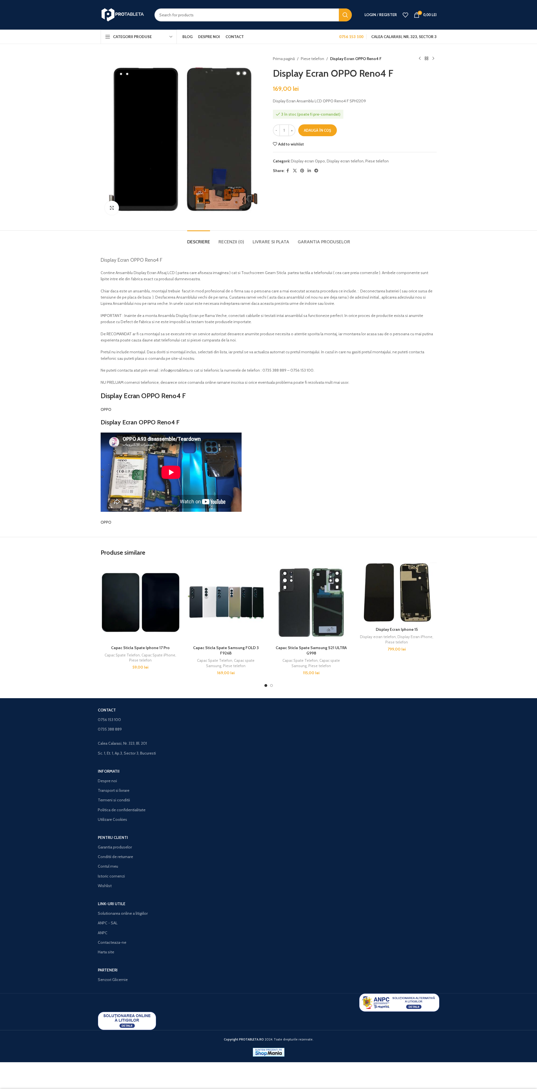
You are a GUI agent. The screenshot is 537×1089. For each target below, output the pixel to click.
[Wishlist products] (405, 15)
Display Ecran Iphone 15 (397, 629)
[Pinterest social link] (302, 171)
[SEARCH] (345, 14)
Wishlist (105, 885)
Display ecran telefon (345, 161)
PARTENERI (108, 970)
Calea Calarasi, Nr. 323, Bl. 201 (122, 743)
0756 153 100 (109, 719)
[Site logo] (123, 14)
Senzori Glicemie (113, 979)
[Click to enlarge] (112, 208)
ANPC (102, 932)
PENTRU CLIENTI (113, 837)
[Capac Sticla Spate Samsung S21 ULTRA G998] (311, 602)
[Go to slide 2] (271, 685)
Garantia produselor (115, 847)
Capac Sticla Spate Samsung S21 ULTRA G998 (311, 650)
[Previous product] (419, 58)
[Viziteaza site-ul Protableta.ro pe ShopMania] (268, 1051)
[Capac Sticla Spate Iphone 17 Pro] (140, 602)
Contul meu (108, 866)
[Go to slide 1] (265, 685)
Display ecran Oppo (308, 161)
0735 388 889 (110, 729)
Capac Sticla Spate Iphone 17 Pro (140, 647)
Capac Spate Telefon (122, 655)
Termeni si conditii (114, 800)
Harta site (106, 951)
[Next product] (433, 58)
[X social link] (295, 171)
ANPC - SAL (108, 922)
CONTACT (107, 710)
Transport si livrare (113, 790)
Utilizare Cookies (112, 819)
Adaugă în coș (317, 130)
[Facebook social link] (287, 171)
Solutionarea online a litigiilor (123, 913)
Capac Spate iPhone (158, 655)
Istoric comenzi (111, 876)
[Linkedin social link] (309, 171)
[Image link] (399, 1001)
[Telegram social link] (316, 171)
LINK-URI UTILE (111, 903)
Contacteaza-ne (112, 942)
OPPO (106, 409)
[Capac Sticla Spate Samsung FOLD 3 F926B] (226, 602)
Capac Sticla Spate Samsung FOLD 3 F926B (226, 650)
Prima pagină (284, 58)
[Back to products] (426, 58)
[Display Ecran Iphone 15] (397, 593)
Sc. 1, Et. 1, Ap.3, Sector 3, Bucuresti (127, 753)
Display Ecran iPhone (414, 636)
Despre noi (107, 780)
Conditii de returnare (115, 856)
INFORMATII (109, 771)
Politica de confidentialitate (121, 809)
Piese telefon (312, 58)
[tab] (198, 239)
